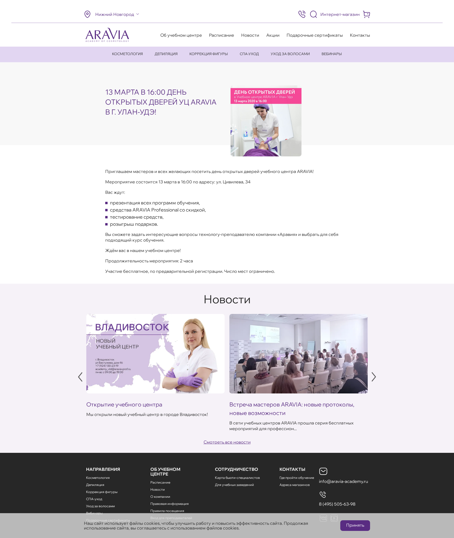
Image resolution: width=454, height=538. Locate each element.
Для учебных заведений (234, 485)
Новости (250, 35)
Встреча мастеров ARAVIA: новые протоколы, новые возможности (291, 408)
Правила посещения (167, 511)
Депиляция (166, 54)
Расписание (221, 35)
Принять (355, 525)
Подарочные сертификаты (315, 35)
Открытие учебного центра (124, 404)
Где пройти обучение (296, 478)
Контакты (360, 35)
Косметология (127, 54)
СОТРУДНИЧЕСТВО (236, 469)
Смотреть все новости (227, 442)
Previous (80, 377)
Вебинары (332, 54)
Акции (272, 35)
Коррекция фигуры (208, 54)
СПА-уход (249, 54)
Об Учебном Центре (165, 472)
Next (374, 377)
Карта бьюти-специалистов (237, 478)
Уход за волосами (290, 54)
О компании (160, 496)
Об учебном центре (181, 35)
